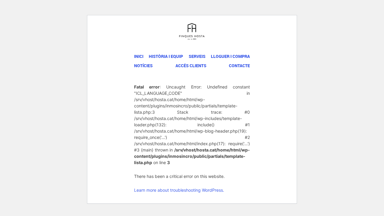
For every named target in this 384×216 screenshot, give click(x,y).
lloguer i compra (230, 56)
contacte (239, 65)
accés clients (191, 65)
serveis (197, 56)
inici (138, 56)
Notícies (143, 65)
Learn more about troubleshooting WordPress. (179, 190)
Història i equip (166, 56)
